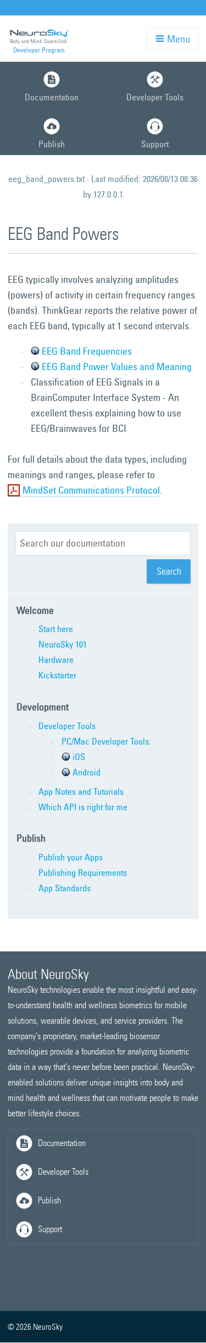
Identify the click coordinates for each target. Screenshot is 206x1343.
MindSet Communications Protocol (91, 490)
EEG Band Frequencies (87, 351)
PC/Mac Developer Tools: (106, 741)
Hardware (56, 659)
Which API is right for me (82, 806)
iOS (79, 756)
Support (50, 1229)
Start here (55, 628)
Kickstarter (57, 675)
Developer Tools (67, 725)
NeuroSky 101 (62, 644)
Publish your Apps (70, 857)
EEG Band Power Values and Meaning (117, 366)
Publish (51, 143)
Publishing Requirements (82, 872)
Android (87, 772)
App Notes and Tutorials (81, 791)
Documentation (52, 97)
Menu (177, 39)
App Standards (64, 887)
